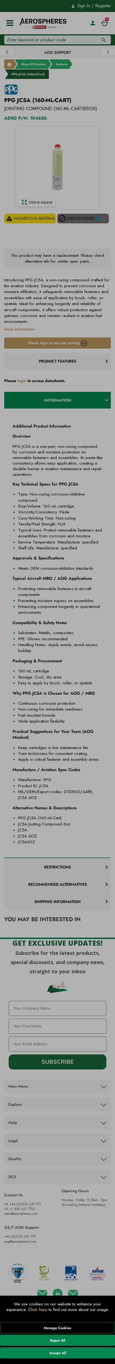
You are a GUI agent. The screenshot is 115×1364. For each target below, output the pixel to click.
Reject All (57, 1340)
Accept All (57, 1353)
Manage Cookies (57, 1328)
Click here (37, 1310)
